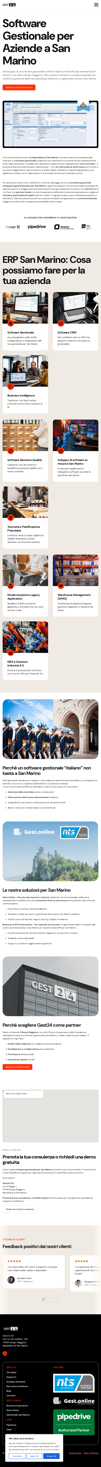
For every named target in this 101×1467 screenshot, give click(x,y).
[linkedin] (5, 1353)
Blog (8, 1391)
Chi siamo (11, 1372)
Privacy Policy (75, 1453)
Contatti (11, 1395)
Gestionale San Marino (18, 1414)
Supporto (11, 1377)
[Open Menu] (96, 5)
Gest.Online (12, 1410)
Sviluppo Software (15, 1381)
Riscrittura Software (17, 1386)
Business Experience (17, 1405)
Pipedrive (11, 1425)
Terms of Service (91, 1453)
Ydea (9, 1429)
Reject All (34, 1456)
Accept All (51, 1456)
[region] (34, 1448)
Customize (17, 1456)
